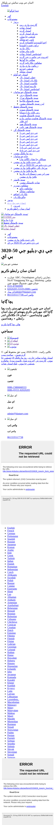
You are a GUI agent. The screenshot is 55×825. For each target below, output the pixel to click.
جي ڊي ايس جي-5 (29, 144)
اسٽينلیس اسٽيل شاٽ (30, 54)
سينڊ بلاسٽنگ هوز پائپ (31, 127)
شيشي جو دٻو (26, 68)
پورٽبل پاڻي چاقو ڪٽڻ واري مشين (30, 168)
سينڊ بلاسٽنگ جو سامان (25, 92)
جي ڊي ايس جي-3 (29, 139)
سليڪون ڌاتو (26, 188)
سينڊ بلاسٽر (19, 179)
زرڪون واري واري (29, 66)
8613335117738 (15, 437)
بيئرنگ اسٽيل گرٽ (29, 33)
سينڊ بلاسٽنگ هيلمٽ (30, 115)
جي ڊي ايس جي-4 (29, 141)
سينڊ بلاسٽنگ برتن (29, 95)
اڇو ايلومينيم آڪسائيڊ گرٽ (33, 42)
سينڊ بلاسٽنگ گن (21, 130)
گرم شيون (20, 355)
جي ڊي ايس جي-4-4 (30, 150)
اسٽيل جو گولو (20, 74)
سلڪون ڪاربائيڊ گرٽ (31, 63)
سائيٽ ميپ (7, 355)
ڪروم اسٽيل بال (28, 86)
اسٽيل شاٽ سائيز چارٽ (41, 357)
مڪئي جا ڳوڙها (27, 60)
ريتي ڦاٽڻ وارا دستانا (30, 112)
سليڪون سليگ (27, 191)
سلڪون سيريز (20, 185)
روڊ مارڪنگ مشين (23, 153)
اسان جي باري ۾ (16, 203)
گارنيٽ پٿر (41, 360)
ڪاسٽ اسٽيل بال (28, 83)
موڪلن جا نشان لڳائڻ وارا (33, 159)
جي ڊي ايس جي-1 (29, 133)
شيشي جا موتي (27, 36)
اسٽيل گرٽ (25, 31)
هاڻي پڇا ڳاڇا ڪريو (10, 324)
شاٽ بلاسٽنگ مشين (30, 182)
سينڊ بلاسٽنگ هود (28, 124)
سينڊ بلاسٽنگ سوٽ (29, 109)
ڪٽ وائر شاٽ (27, 51)
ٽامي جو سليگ (27, 39)
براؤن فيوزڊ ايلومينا (29, 45)
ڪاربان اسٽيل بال (28, 80)
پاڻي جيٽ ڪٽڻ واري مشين (26, 162)
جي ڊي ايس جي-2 (29, 136)
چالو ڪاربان (19, 197)
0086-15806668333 (16, 387)
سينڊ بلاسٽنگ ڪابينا (29, 101)
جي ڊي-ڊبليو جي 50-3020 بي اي (35, 165)
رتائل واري (25, 48)
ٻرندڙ (15, 22)
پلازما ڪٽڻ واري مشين (25, 171)
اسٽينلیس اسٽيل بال (29, 89)
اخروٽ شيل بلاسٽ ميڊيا (22, 360)
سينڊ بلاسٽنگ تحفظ (23, 106)
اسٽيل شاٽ (25, 28)
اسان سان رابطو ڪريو (18, 208)
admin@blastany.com (17, 413)
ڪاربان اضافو (20, 194)
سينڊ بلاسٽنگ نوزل (29, 98)
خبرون (16, 206)
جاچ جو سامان (20, 156)
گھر (9, 16)
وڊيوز (10, 200)
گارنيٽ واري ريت (28, 25)
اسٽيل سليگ (26, 71)
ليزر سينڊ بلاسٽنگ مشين (32, 103)
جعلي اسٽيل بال (27, 77)
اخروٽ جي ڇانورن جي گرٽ (34, 57)
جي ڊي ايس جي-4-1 (30, 147)
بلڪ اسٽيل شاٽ (9, 363)
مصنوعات (12, 19)
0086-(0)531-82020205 (18, 390)
